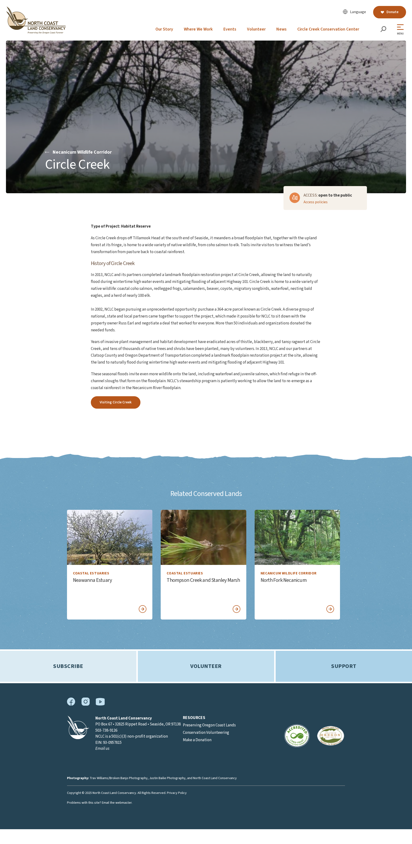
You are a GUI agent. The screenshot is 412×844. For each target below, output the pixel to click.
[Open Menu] (401, 29)
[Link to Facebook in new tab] (71, 705)
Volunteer (256, 29)
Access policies (316, 202)
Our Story (164, 29)
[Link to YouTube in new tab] (100, 704)
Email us (102, 748)
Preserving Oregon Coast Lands (209, 725)
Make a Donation (197, 740)
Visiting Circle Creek (116, 402)
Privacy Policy (177, 793)
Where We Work (198, 29)
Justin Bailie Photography (167, 778)
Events (229, 29)
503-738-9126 (106, 730)
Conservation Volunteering (206, 732)
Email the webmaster (117, 802)
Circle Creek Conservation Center (328, 29)
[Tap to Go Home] (36, 32)
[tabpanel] (109, 564)
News (281, 29)
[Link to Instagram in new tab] (85, 705)
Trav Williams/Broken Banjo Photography (119, 778)
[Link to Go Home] (78, 738)
